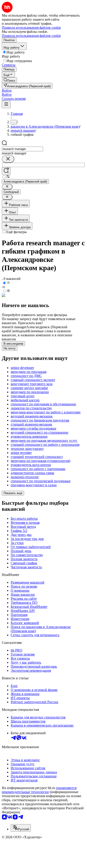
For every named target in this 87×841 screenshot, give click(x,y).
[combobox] (22, 149)
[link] (9, 80)
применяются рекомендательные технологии (39, 790)
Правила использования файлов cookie (31, 36)
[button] (7, 90)
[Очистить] (8, 159)
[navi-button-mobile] (6, 104)
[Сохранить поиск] (6, 171)
